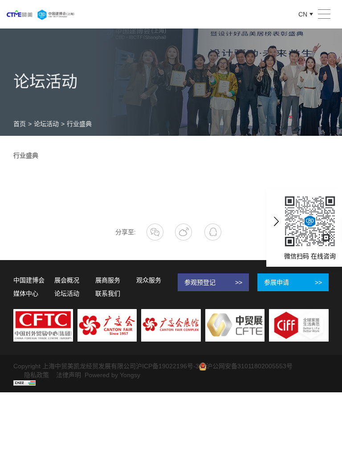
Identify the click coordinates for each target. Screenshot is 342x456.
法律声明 (68, 375)
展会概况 (66, 280)
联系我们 (107, 293)
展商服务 (107, 280)
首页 (19, 123)
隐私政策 (36, 375)
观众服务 (148, 280)
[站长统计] (24, 382)
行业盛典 (79, 123)
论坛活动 (46, 123)
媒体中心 (25, 293)
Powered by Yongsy (112, 375)
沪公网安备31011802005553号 (249, 366)
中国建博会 (29, 280)
